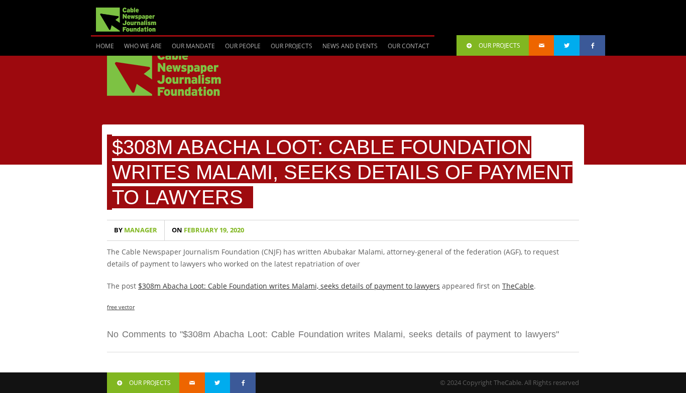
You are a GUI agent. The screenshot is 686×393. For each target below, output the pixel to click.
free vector (121, 307)
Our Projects (291, 46)
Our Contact (408, 46)
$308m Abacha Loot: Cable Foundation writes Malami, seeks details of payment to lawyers (342, 172)
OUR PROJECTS (499, 45)
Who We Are (143, 46)
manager (135, 230)
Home (105, 46)
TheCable (518, 286)
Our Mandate (193, 46)
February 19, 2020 (208, 230)
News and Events (350, 46)
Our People (243, 46)
